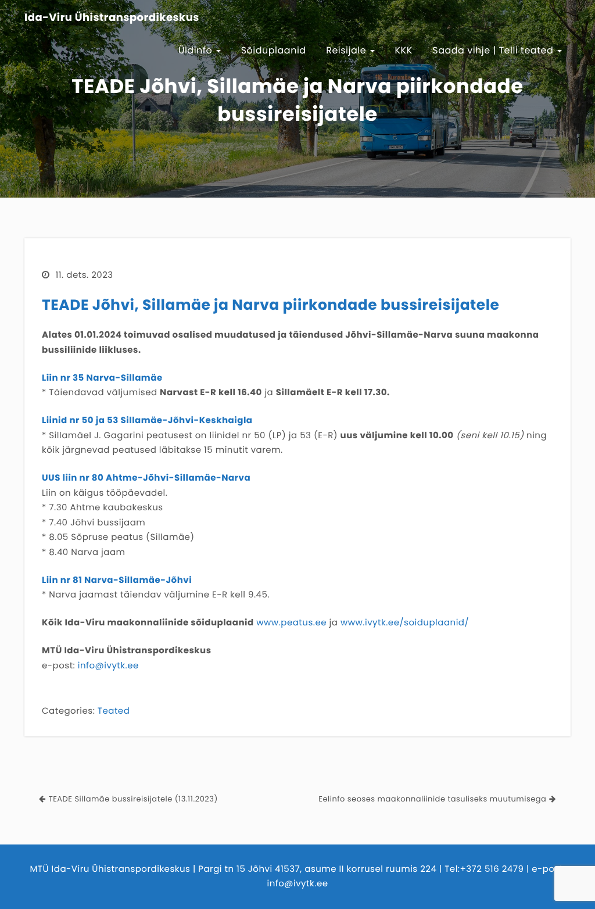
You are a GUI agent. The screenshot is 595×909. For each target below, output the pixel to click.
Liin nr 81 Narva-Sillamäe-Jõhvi (117, 580)
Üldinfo (197, 50)
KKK (404, 50)
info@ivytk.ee (108, 666)
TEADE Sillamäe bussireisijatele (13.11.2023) (133, 798)
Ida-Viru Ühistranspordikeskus (111, 18)
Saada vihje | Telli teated (494, 50)
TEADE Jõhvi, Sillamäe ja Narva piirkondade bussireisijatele (270, 305)
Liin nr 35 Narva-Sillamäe (102, 378)
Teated (114, 711)
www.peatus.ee (291, 623)
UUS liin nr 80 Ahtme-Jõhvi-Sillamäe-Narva (146, 478)
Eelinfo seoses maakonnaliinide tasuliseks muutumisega (432, 798)
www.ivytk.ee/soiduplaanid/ (404, 623)
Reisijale (347, 50)
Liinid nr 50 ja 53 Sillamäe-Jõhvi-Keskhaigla (147, 420)
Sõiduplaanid (273, 50)
